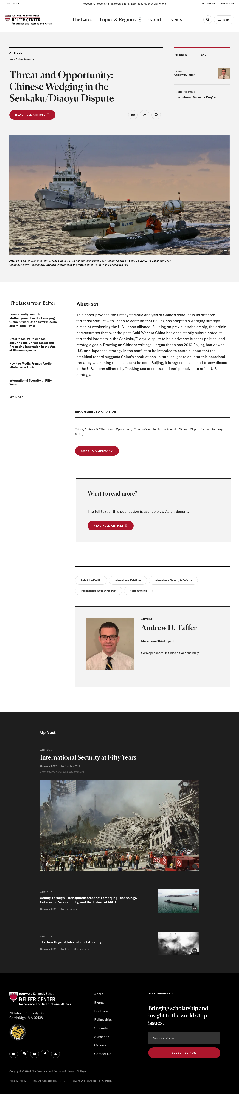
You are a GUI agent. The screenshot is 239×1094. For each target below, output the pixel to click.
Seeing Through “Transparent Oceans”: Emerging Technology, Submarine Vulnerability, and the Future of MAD (88, 900)
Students (101, 1028)
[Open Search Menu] (207, 19)
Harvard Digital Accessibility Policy (91, 1080)
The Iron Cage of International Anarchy (70, 942)
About (98, 994)
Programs (208, 3)
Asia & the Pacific (91, 580)
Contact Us (102, 1054)
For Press (101, 1011)
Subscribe (227, 3)
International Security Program (196, 97)
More (226, 19)
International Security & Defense (173, 580)
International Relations (128, 580)
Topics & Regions (120, 19)
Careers (100, 1045)
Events (99, 1002)
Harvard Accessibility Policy (48, 1080)
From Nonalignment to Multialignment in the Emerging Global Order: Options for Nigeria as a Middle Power (33, 320)
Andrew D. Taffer (184, 74)
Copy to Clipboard (97, 450)
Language (12, 3)
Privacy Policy (17, 1080)
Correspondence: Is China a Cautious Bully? (170, 653)
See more (16, 397)
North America (138, 590)
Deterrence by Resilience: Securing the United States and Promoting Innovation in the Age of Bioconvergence (32, 344)
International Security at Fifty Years (88, 757)
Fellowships (103, 1019)
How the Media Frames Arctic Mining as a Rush (30, 365)
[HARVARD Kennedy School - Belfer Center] (28, 20)
